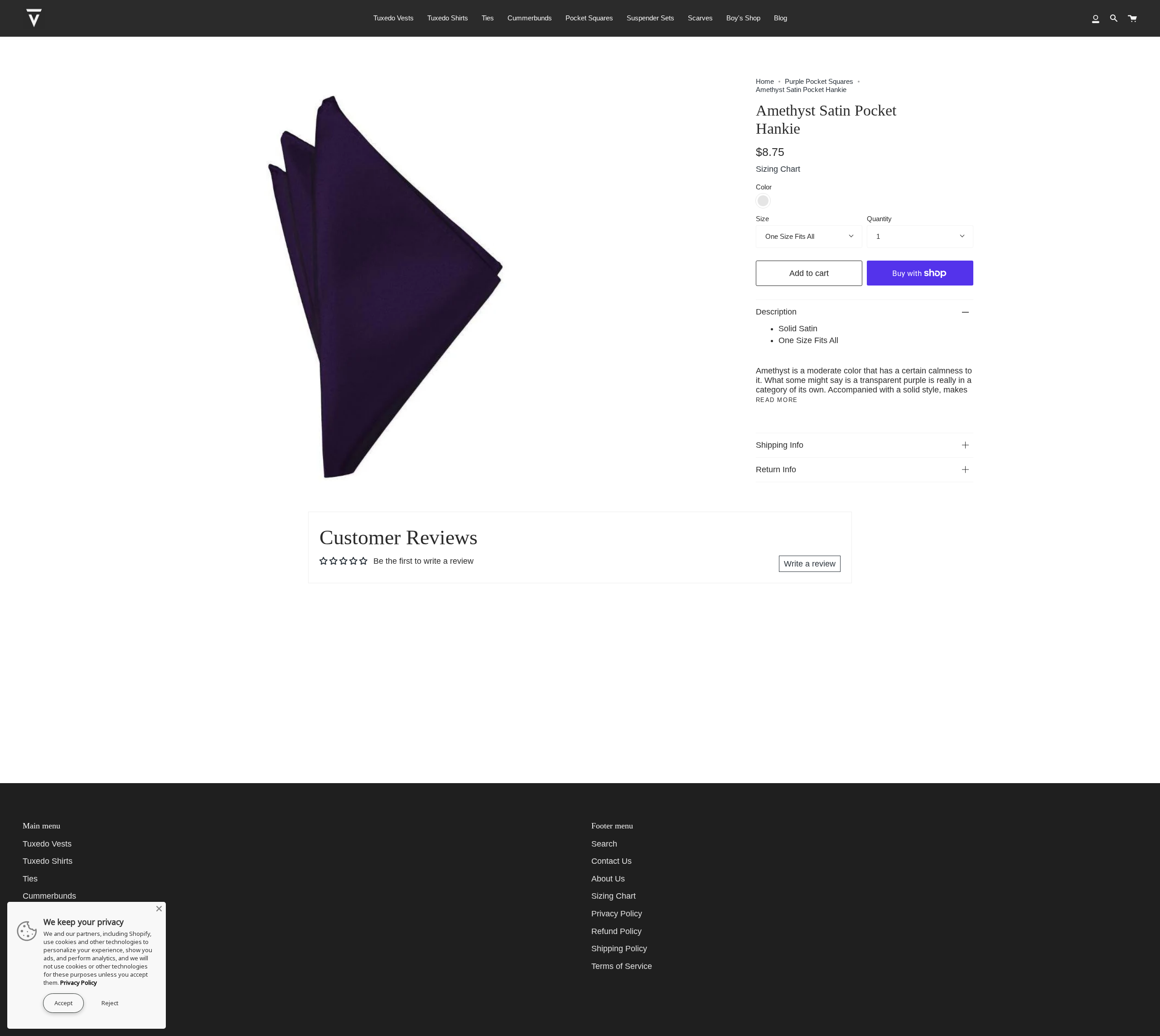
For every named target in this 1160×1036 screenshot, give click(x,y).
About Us (608, 878)
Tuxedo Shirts (47, 861)
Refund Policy (616, 931)
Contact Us (611, 861)
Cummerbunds (49, 895)
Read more (777, 400)
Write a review (810, 563)
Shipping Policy (619, 948)
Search (604, 843)
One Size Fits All (789, 236)
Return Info (776, 469)
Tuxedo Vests (47, 843)
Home (765, 81)
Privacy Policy (616, 913)
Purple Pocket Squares (819, 81)
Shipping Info (779, 445)
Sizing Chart (778, 169)
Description (776, 311)
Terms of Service (621, 966)
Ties (30, 878)
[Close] (159, 908)
